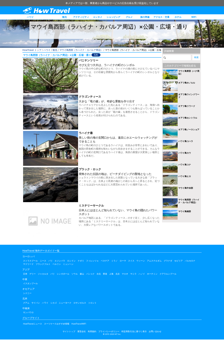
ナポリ (81, 260)
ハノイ (142, 273)
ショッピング (113, 17)
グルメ (129, 17)
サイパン (35, 302)
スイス (131, 260)
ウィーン (140, 260)
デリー (32, 273)
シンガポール (63, 273)
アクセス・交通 (161, 17)
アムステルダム (154, 260)
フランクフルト (43, 264)
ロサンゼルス (80, 302)
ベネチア (105, 260)
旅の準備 (144, 17)
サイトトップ (69, 331)
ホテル (178, 17)
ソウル (74, 273)
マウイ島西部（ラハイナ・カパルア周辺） (81, 50)
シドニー (27, 293)
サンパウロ (28, 312)
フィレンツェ (92, 260)
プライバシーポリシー (108, 331)
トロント (92, 302)
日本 (25, 273)
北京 (117, 273)
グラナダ (168, 260)
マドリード (28, 264)
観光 (64, 17)
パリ (50, 260)
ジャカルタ (43, 273)
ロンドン (71, 260)
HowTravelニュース (32, 323)
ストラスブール (30, 260)
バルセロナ (190, 260)
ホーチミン (152, 273)
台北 (99, 273)
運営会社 (81, 331)
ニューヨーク (65, 302)
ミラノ (114, 260)
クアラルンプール (168, 273)
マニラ (133, 273)
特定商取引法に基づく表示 (134, 331)
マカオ (125, 273)
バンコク (90, 273)
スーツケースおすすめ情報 (56, 323)
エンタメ (97, 17)
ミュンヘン (68, 264)
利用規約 (92, 331)
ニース (43, 260)
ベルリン (56, 264)
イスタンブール (30, 283)
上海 (111, 273)
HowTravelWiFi (78, 323)
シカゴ (53, 302)
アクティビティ (81, 17)
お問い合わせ (155, 331)
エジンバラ (60, 260)
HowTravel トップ (31, 50)
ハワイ (30, 17)
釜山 (82, 273)
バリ (52, 273)
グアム (26, 302)
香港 (105, 273)
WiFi (193, 17)
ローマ (123, 260)
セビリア (178, 260)
